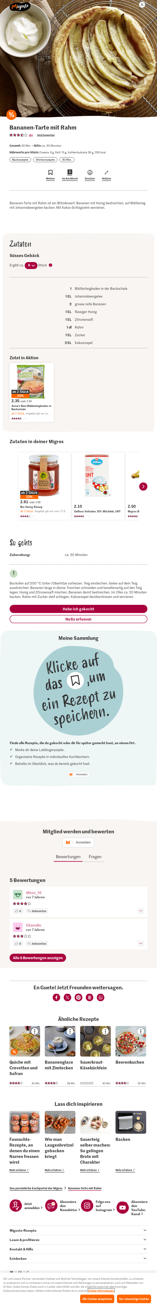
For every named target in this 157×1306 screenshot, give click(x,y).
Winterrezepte (45, 159)
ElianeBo (33, 925)
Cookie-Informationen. (101, 1291)
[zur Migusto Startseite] (20, 4)
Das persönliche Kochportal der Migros (36, 1188)
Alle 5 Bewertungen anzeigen (38, 957)
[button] (18, 895)
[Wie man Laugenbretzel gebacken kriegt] (60, 1142)
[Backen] (131, 1142)
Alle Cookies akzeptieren (97, 1299)
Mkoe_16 (33, 892)
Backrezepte (20, 159)
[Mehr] (140, 911)
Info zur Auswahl (51, 265)
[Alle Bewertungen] (18, 135)
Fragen (95, 856)
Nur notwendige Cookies (134, 1299)
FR (20, 1272)
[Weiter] (143, 486)
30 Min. (67, 159)
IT (27, 1272)
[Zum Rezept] (24, 1056)
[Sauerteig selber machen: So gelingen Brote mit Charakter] (95, 1142)
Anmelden (81, 774)
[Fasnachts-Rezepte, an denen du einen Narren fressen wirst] (24, 1142)
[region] (78, 1289)
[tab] (78, 1230)
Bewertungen (68, 856)
